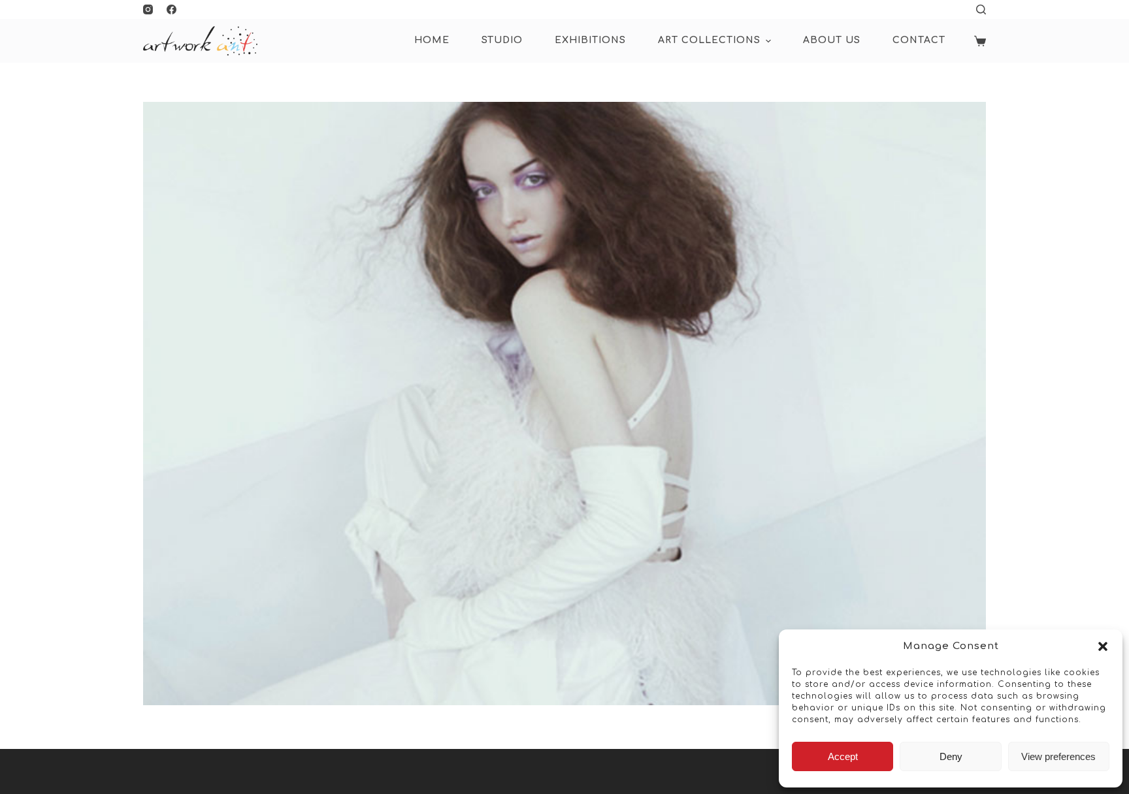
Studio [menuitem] (502, 40)
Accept (843, 756)
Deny (951, 756)
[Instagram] (148, 9)
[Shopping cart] (980, 41)
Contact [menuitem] (918, 40)
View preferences (1058, 756)
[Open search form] (981, 9)
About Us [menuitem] (831, 40)
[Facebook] (171, 9)
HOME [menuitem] (432, 40)
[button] (1102, 646)
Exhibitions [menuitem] (590, 40)
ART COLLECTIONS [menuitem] (709, 40)
